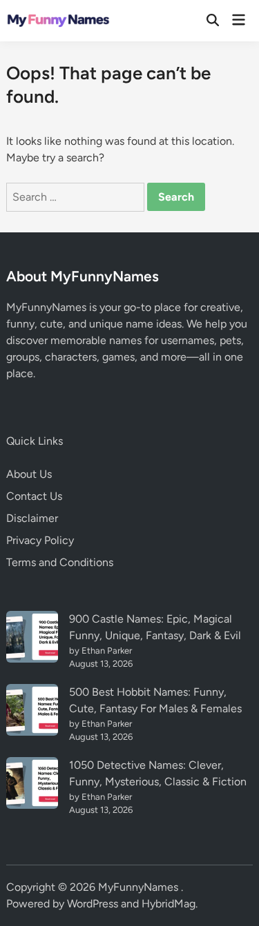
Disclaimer (32, 518)
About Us (29, 474)
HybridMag (168, 903)
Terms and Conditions (59, 562)
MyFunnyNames (139, 887)
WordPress (92, 903)
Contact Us (34, 496)
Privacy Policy (40, 540)
